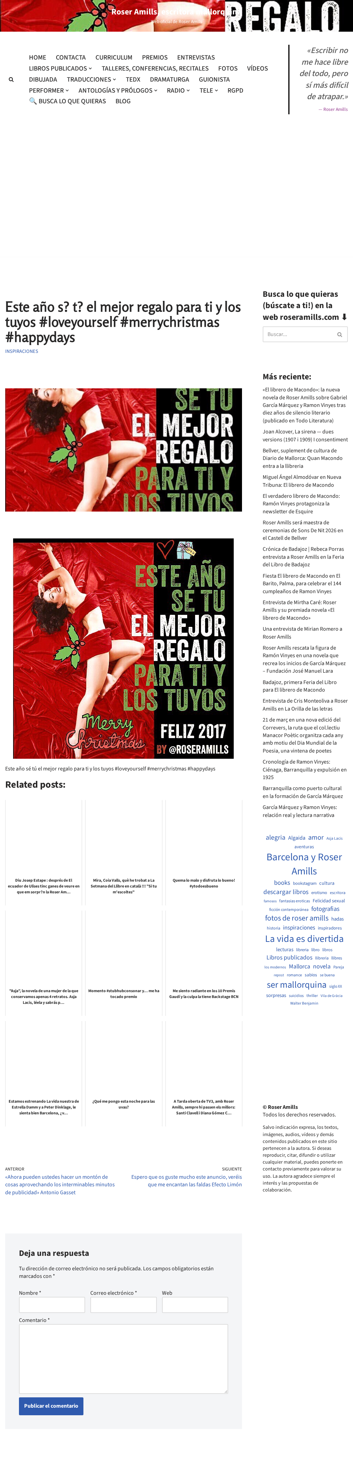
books (282, 883)
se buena (327, 975)
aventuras (304, 847)
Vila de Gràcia (332, 995)
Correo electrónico (113, 1293)
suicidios (296, 996)
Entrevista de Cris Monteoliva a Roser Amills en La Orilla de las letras (305, 704)
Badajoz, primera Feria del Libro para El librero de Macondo (300, 686)
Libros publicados (289, 958)
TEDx (133, 79)
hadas (337, 919)
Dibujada (43, 79)
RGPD (235, 90)
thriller (312, 996)
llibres (336, 958)
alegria (275, 837)
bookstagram (304, 883)
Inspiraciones (21, 351)
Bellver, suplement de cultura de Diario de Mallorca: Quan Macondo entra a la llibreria (303, 458)
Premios (155, 57)
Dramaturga (169, 79)
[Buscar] (11, 79)
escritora (337, 893)
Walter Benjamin (304, 1003)
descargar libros (286, 892)
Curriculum (113, 57)
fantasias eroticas (294, 901)
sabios (311, 975)
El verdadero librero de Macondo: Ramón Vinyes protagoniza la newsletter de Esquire (301, 503)
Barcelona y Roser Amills (304, 864)
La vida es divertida (304, 939)
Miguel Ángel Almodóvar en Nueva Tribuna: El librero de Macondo (302, 481)
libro (315, 950)
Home (37, 57)
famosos (270, 901)
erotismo (319, 893)
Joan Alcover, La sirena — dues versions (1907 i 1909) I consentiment (305, 435)
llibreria (322, 958)
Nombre (30, 1293)
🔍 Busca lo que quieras (67, 101)
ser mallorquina (296, 985)
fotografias (325, 908)
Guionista (214, 79)
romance (294, 975)
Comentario (34, 1320)
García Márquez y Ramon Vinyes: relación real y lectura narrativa (300, 811)
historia (273, 928)
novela (322, 966)
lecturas (284, 949)
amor (316, 837)
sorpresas (276, 995)
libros (327, 950)
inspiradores (330, 928)
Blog (123, 101)
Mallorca (299, 967)
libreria (302, 950)
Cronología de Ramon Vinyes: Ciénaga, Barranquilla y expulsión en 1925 (305, 769)
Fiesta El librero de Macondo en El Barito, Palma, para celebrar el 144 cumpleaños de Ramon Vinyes (302, 583)
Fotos (228, 68)
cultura (326, 883)
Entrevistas (196, 57)
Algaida (296, 838)
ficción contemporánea (289, 910)
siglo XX (335, 986)
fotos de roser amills (297, 918)
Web (167, 1293)
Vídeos (257, 68)
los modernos (275, 967)
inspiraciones (299, 928)
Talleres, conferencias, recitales (155, 68)
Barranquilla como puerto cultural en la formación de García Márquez (303, 792)
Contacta (71, 57)
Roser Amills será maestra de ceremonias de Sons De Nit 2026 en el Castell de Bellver (303, 530)
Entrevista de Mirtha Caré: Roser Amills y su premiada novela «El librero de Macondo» (299, 610)
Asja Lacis (334, 838)
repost (279, 975)
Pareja (338, 967)
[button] (90, 68)
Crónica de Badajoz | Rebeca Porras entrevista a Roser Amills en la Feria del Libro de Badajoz (303, 556)
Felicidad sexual (329, 901)
